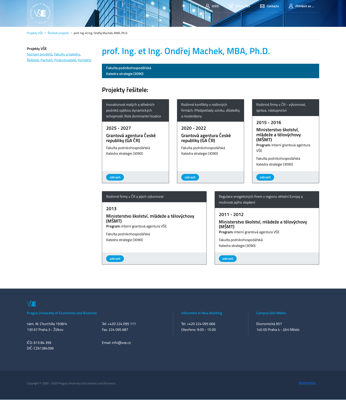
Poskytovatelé (65, 60)
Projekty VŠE (35, 33)
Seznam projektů (39, 54)
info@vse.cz (121, 342)
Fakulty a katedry (67, 54)
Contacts (273, 6)
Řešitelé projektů (58, 33)
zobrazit (115, 177)
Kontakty (85, 60)
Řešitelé (33, 60)
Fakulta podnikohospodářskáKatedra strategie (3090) (128, 70)
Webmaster (307, 383)
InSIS (215, 6)
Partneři (46, 60)
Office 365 (242, 6)
